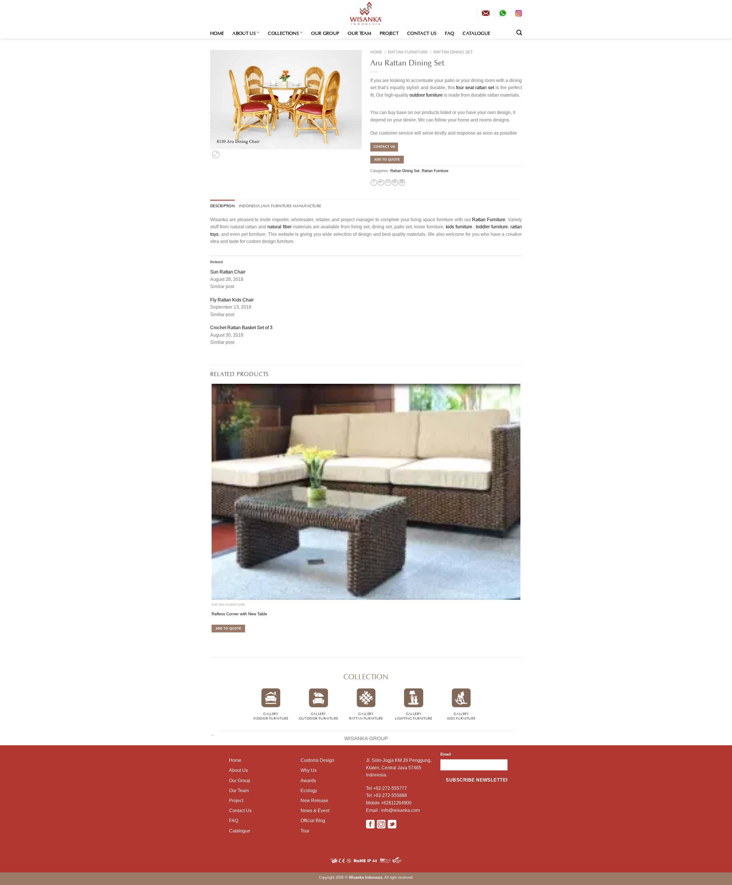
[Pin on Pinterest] (395, 182)
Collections (283, 32)
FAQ (449, 32)
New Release (314, 800)
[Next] (225, 153)
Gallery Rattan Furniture (366, 715)
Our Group (325, 32)
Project (389, 32)
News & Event (315, 810)
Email (445, 754)
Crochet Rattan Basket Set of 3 (241, 327)
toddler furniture (492, 226)
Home (217, 32)
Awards (308, 780)
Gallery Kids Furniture (461, 715)
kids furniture (459, 226)
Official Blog (313, 820)
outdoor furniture (426, 95)
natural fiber (279, 226)
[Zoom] (215, 154)
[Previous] (211, 639)
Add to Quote (387, 159)
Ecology (309, 790)
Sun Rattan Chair (227, 271)
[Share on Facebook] (374, 182)
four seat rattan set (475, 87)
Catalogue (476, 32)
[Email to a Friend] (388, 182)
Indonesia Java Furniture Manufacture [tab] (280, 205)
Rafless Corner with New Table (239, 614)
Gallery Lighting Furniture (413, 715)
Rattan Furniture (408, 52)
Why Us (309, 770)
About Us (244, 32)
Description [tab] (222, 205)
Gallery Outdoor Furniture (318, 715)
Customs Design (317, 760)
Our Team (359, 32)
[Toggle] (212, 734)
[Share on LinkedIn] (402, 182)
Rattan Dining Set (453, 52)
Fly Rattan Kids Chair (232, 299)
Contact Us (421, 32)
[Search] (519, 32)
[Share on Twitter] (381, 182)
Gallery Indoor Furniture (271, 715)
